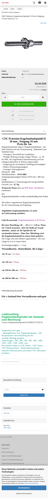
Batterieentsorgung (8, 452)
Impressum (5, 448)
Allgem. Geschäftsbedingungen (12, 456)
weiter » (12, 9)
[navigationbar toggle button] (45, 3)
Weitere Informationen (24, 493)
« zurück (5, 9)
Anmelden (24, 395)
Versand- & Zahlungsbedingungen (12, 460)
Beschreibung (8, 131)
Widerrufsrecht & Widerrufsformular (13, 463)
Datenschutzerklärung (31, 483)
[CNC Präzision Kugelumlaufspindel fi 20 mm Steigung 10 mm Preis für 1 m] (24, 39)
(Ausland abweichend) (37, 74)
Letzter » (20, 9)
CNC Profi (43, 23)
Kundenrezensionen (10, 361)
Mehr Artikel (7, 428)
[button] (5, 97)
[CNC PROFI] (4, 3)
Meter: (4, 93)
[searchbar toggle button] (34, 3)
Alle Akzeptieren (24, 488)
